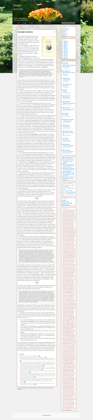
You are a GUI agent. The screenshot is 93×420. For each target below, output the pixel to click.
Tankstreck (72, 387)
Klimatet (63, 308)
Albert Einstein (71, 212)
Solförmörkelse (67, 375)
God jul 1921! (65, 115)
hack (71, 283)
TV (62, 399)
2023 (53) (65, 44)
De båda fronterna (25, 32)
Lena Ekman (67, 317)
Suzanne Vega (67, 383)
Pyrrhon (24, 142)
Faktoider (65, 90)
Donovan (69, 256)
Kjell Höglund (69, 307)
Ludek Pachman (72, 322)
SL (70, 374)
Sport (63, 378)
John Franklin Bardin (68, 300)
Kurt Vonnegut (68, 312)
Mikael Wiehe (64, 333)
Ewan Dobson (64, 264)
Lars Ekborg (64, 315)
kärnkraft (66, 305)
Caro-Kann (70, 243)
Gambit (68, 272)
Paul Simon (73, 346)
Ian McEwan (71, 291)
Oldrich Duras (71, 342)
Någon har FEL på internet (66, 338)
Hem (19, 23)
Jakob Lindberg (72, 294)
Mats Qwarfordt (65, 330)
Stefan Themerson (72, 378)
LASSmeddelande (72, 316)
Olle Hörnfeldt (69, 343)
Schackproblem (71, 370)
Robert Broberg (67, 363)
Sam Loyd (69, 368)
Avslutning (65, 91)
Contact (63, 248)
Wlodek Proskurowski (68, 407)
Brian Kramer (72, 237)
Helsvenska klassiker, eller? (68, 109)
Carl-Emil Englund (65, 243)
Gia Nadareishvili (69, 275)
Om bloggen (24, 23)
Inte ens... (73, 292)
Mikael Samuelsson (70, 332)
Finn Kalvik (64, 267)
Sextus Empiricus (32, 142)
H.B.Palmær (68, 283)
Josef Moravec (64, 303)
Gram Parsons (70, 277)
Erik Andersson (68, 260)
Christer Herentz (67, 245)
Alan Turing (67, 212)
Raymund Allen (65, 359)
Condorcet (72, 247)
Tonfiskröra (73, 394)
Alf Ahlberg (35, 58)
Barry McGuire (66, 227)
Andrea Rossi (70, 222)
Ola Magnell (67, 342)
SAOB (25, 384)
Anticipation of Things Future (69, 103)
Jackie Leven (67, 294)
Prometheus (71, 354)
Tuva (74, 398)
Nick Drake (64, 339)
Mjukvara (73, 333)
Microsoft (65, 332)
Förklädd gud (64, 268)
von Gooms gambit (68, 406)
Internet (63, 294)
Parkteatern (64, 346)
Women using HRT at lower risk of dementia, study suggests (68, 161)
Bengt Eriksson (66, 144)
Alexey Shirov (68, 216)
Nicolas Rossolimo (69, 339)
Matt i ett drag (69, 190)
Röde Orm (70, 364)
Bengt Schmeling (65, 228)
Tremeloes (67, 398)
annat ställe (50, 80)
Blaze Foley (72, 233)
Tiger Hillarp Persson (68, 131)
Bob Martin (66, 235)
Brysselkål (67, 240)
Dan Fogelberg (72, 249)
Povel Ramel (71, 352)
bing (42, 364)
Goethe (38, 387)
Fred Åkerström (66, 271)
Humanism (42, 387)
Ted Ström (66, 388)
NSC (69, 340)
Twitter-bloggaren (66, 399)
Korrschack (70, 309)
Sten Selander (64, 379)
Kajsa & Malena (71, 304)
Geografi (70, 273)
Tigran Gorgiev (72, 392)
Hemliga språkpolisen (70, 285)
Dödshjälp (70, 255)
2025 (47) (65, 41)
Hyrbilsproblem (66, 291)
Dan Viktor (69, 251)
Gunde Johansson (70, 279)
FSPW (63, 272)
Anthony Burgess (69, 223)
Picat (66, 350)
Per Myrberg (73, 347)
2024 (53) (65, 42)
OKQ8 (63, 342)
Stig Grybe (73, 379)
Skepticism (51, 387)
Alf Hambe (70, 217)
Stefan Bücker (66, 378)
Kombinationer (72, 308)
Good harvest (64, 276)
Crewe (63, 249)
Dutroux (42, 335)
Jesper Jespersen (70, 297)
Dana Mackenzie (66, 101)
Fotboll (68, 268)
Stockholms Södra (65, 380)
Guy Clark (71, 281)
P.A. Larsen (70, 344)
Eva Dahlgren (66, 263)
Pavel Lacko (64, 347)
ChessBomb (68, 244)
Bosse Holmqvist (69, 236)
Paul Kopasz (69, 346)
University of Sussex (68, 400)
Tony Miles (64, 395)
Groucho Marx (64, 279)
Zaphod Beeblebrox (68, 410)
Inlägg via (66, 201)
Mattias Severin (66, 150)
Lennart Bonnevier (67, 84)
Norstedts (66, 340)
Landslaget (72, 313)
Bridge (63, 239)
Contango (66, 248)
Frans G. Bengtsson (67, 269)
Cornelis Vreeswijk (72, 248)
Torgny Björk (68, 395)
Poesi (71, 351)
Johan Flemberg (67, 299)
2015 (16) (65, 54)
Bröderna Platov (71, 239)
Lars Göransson (69, 315)
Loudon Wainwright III (66, 322)
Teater (63, 388)
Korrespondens (65, 309)
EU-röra (70, 261)
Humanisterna (22, 366)
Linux (65, 320)
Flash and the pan (69, 267)
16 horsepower (64, 209)
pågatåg (73, 344)
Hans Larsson (21, 59)
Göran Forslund (70, 276)
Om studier (31, 23)
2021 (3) (65, 45)
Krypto (72, 311)
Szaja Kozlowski (65, 387)
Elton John (66, 259)
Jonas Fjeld (72, 301)
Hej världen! (65, 85)
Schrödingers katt (65, 371)
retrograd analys (71, 360)
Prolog (68, 354)
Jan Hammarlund (70, 295)
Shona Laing (70, 372)
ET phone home (66, 126)
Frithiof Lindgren (72, 271)
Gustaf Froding (67, 281)
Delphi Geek (65, 63)
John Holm (73, 300)
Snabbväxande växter (67, 121)
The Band (69, 391)
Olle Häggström (66, 71)
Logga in (64, 200)
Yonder (71, 408)
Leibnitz (63, 317)
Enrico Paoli (71, 259)
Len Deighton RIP (66, 79)
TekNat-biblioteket (71, 388)
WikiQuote (42, 358)
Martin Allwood (66, 327)
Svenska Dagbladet (67, 386)
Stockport (70, 380)
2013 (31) (65, 57)
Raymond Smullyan (71, 358)
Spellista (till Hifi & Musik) (68, 145)
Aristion (63, 224)
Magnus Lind (64, 324)
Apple (73, 223)
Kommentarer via (67, 203)
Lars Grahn (65, 138)
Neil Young (73, 338)
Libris (33, 377)
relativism (41, 148)
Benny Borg (70, 228)
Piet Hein (68, 350)
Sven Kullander (66, 384)
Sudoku (69, 382)
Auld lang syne (64, 225)
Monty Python (70, 336)
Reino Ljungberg (70, 359)
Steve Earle (69, 379)
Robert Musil (66, 364)
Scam (63, 370)
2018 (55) (65, 49)
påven (44, 166)
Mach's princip (64, 323)
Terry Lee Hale (70, 390)
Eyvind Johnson (70, 264)
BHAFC (66, 231)
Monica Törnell (71, 335)
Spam (70, 376)
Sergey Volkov (64, 372)
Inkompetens (69, 292)
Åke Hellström (70, 211)
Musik (64, 31)
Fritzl (37, 335)
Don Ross (66, 256)
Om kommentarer (47, 23)
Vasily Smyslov (67, 402)
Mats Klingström (67, 328)
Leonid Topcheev (65, 319)
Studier (64, 34)
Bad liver (69, 225)
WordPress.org (66, 204)
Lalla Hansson (67, 313)
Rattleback (66, 358)
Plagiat (65, 351)
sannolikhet (73, 368)
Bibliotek (69, 231)
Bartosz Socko (71, 227)
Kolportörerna (67, 308)
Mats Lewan (72, 328)
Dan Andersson (67, 249)
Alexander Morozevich (68, 215)
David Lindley (64, 253)
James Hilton (64, 295)
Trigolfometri (72, 398)
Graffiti (74, 276)
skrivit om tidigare (25, 48)
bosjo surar (64, 236)
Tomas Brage (68, 394)
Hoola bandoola (67, 289)
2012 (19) (65, 58)
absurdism (69, 209)
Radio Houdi (66, 356)
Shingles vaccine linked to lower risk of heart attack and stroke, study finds (69, 170)
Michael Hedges (69, 331)
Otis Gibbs (73, 343)
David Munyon (69, 253)
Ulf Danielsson (66, 125)
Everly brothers (71, 263)
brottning (63, 240)
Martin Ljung (71, 327)
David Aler (67, 252)
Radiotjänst (70, 356)
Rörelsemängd (70, 366)
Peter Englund (70, 348)
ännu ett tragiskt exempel (23, 101)
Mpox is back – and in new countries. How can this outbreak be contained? (69, 165)
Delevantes (66, 255)
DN (68, 255)
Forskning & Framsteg (68, 119)
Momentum (67, 335)
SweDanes (72, 386)
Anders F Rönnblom (69, 220)
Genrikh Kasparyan (65, 273)
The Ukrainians (67, 392)
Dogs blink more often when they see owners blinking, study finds (69, 178)
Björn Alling (71, 232)
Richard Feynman (65, 362)
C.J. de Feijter (71, 241)
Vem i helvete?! (66, 107)
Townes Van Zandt (68, 396)
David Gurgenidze (72, 252)
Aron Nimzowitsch (68, 224)
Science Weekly (71, 371)
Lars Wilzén (67, 316)
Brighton (66, 239)
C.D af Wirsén (67, 241)
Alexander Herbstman (66, 213)
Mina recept (69, 334)
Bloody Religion (66, 97)
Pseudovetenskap (68, 355)
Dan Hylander (64, 251)
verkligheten (67, 403)
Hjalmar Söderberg (70, 288)
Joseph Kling (70, 303)
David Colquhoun (67, 96)
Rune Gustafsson (68, 367)
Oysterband (66, 344)
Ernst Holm (67, 261)
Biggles (72, 231)
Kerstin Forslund (70, 305)
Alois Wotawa (66, 219)
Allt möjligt (23, 387)
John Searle (68, 301)
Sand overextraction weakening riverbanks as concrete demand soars (68, 174)
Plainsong (68, 351)
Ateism (35, 387)
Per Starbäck (66, 113)
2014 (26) (65, 55)
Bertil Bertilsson (69, 229)
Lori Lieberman (72, 320)
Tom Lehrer (64, 394)
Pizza (71, 350)
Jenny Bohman (69, 296)
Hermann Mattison (70, 287)
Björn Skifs (68, 233)
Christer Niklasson (67, 247)
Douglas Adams (67, 257)
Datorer (72, 251)
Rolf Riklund (66, 366)
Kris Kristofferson (68, 311)
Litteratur (65, 30)
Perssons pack (65, 348)
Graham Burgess (65, 277)
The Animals (66, 391)
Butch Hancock (71, 240)
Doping (72, 256)
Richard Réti (71, 362)
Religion (46, 387)
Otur (63, 344)
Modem (63, 335)
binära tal (67, 232)
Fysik (66, 272)
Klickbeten (73, 307)
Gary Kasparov (71, 272)
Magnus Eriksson (71, 323)
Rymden (66, 368)
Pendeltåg (68, 347)
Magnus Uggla (69, 324)
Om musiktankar (38, 23)
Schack (64, 33)
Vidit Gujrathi (71, 403)
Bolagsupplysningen (71, 235)
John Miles (64, 301)
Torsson (72, 395)
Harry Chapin (64, 285)
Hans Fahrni (67, 284)
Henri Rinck (64, 287)
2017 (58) (65, 51)
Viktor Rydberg (68, 404)
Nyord (74, 340)
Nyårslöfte (71, 340)
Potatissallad (66, 352)
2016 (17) (65, 52)
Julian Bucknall (66, 78)
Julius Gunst (66, 304)
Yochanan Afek (67, 408)
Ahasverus (66, 211)
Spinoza (72, 376)
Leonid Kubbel (72, 318)
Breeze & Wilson (67, 237)
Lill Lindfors (70, 319)
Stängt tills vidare (66, 140)
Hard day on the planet (43, 368)
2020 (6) (65, 47)
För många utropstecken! (68, 151)
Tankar (64, 36)
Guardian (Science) (68, 158)
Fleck (73, 267)
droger (71, 257)
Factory (70, 265)
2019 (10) (65, 48)
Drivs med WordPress (46, 415)
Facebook (67, 265)
